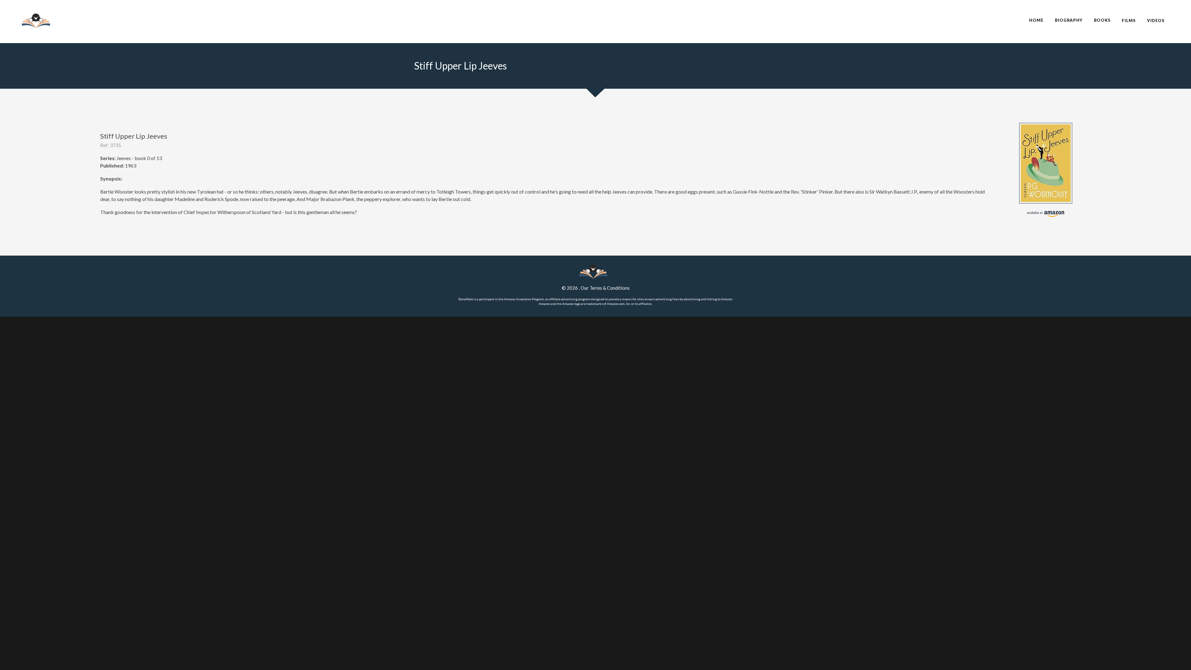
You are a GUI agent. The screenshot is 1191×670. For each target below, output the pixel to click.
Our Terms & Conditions (605, 288)
